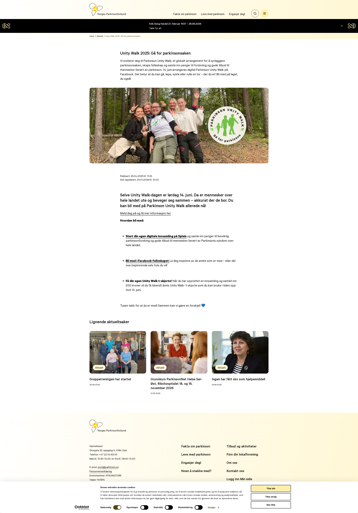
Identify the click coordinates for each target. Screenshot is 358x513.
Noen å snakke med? (196, 471)
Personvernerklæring (101, 471)
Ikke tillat (271, 505)
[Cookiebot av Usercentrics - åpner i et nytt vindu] (82, 507)
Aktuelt (99, 36)
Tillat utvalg (271, 497)
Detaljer (211, 507)
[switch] (144, 507)
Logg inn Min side (239, 479)
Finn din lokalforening (242, 454)
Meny (264, 13)
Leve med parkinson (212, 13)
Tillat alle (271, 488)
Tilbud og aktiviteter (242, 446)
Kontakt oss (235, 471)
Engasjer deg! (237, 13)
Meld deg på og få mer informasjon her (145, 213)
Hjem (92, 36)
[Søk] (255, 13)
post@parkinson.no (108, 467)
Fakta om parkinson (184, 13)
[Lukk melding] (341, 26)
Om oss (232, 463)
